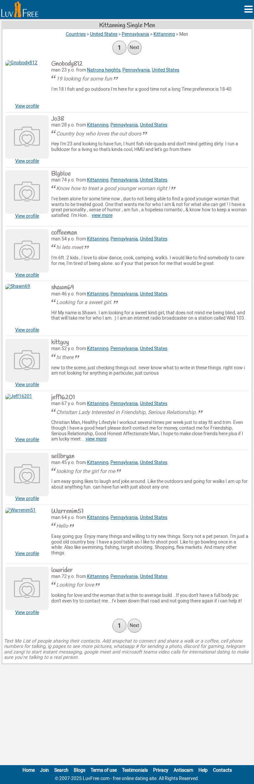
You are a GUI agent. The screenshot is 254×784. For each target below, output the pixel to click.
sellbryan (62, 456)
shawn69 (62, 287)
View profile (27, 106)
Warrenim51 (67, 511)
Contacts (222, 770)
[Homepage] (19, 9)
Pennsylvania (136, 70)
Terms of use (104, 770)
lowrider (62, 570)
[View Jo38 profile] (27, 137)
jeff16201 (63, 397)
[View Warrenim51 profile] (27, 529)
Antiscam (183, 770)
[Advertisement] (127, 716)
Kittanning (97, 125)
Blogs (79, 770)
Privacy (160, 770)
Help (203, 770)
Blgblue (61, 174)
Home (28, 770)
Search (61, 770)
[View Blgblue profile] (27, 192)
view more (102, 215)
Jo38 (57, 119)
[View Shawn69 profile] (27, 305)
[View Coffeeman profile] (27, 251)
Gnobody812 (67, 64)
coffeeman (64, 233)
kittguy (60, 342)
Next (134, 47)
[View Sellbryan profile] (27, 474)
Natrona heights (103, 70)
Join (44, 770)
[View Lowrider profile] (27, 588)
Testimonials (135, 770)
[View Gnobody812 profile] (27, 82)
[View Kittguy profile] (27, 360)
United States (165, 70)
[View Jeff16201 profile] (27, 415)
